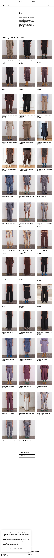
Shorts (22, 37)
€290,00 (39, 89)
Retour (4, 37)
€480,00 (21, 143)
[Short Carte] (27, 212)
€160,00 (39, 62)
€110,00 (21, 307)
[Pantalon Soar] (27, 131)
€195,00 (21, 333)
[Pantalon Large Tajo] (44, 239)
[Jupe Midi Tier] (9, 131)
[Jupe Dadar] (44, 49)
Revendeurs (3, 554)
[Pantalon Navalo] (9, 294)
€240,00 (39, 387)
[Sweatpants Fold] (9, 104)
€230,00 (39, 306)
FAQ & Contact (4, 555)
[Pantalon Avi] (44, 294)
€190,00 (39, 226)
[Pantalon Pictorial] (27, 158)
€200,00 (4, 89)
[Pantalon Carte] (44, 212)
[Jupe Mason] (27, 77)
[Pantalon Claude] (9, 185)
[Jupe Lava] (27, 266)
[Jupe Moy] (27, 294)
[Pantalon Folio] (9, 402)
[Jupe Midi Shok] (27, 375)
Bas (8, 37)
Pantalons (13, 37)
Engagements (31, 546)
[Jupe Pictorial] (44, 131)
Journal (30, 554)
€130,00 (21, 226)
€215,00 (4, 117)
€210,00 (4, 306)
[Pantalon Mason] (44, 77)
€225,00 (39, 170)
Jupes (18, 37)
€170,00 (21, 279)
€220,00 (21, 89)
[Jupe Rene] (44, 375)
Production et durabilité (33, 551)
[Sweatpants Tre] (27, 104)
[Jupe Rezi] (27, 348)
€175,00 (21, 117)
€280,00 (4, 143)
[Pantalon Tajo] (44, 104)
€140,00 (21, 253)
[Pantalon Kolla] (27, 402)
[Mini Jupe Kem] (44, 158)
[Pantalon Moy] (44, 266)
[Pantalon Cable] (44, 321)
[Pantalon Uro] (9, 49)
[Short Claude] (27, 185)
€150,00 (4, 63)
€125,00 (21, 199)
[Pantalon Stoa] (9, 77)
